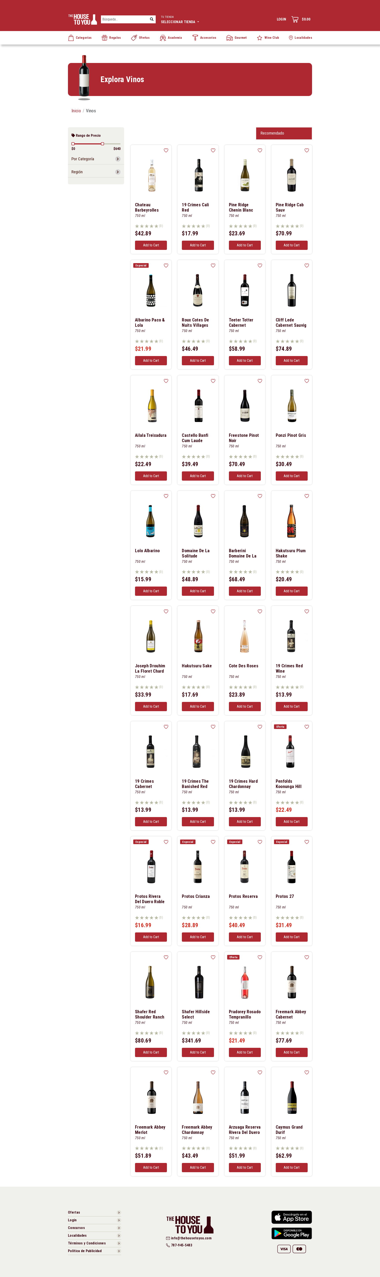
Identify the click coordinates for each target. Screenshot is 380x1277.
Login (281, 19)
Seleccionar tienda (178, 19)
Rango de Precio (88, 135)
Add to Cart (151, 245)
